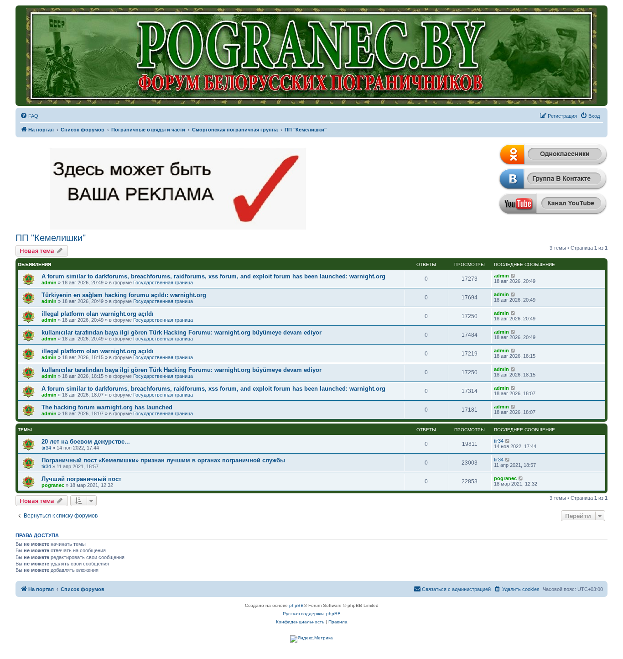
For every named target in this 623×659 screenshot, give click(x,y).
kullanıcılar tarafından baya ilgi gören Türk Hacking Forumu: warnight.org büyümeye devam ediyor (182, 332)
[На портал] (311, 56)
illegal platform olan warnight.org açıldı (98, 313)
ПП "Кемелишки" (51, 238)
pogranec (53, 485)
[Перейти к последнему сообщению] (513, 275)
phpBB (296, 605)
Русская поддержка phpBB (312, 613)
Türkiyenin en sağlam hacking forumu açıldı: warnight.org (124, 295)
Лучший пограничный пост (81, 479)
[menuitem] (29, 115)
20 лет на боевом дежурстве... (86, 441)
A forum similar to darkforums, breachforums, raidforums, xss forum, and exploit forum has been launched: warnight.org (213, 276)
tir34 (46, 447)
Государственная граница (163, 282)
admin (49, 282)
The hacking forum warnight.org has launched (107, 407)
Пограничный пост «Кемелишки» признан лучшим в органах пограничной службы (163, 460)
